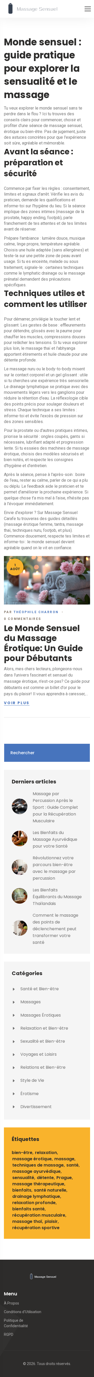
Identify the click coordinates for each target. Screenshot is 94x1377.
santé (72, 1165)
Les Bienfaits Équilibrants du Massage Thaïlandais (57, 897)
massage (64, 1159)
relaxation (46, 1153)
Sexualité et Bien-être (42, 1041)
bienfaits (21, 1190)
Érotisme (29, 1094)
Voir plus (17, 703)
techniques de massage (38, 1165)
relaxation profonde (34, 1203)
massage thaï (27, 1221)
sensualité (23, 1178)
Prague (64, 1178)
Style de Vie (31, 1080)
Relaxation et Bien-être (43, 1028)
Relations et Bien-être (42, 1067)
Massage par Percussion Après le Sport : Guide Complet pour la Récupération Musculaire (55, 807)
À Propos (11, 1303)
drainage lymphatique (36, 1196)
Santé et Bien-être (39, 989)
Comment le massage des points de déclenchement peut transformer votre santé (55, 928)
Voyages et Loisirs (38, 1054)
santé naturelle (50, 1190)
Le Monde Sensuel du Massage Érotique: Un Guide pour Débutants (43, 643)
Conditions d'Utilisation (22, 1312)
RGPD (8, 1334)
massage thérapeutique (38, 1184)
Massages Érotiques (40, 1015)
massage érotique (32, 1159)
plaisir (51, 1221)
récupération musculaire (38, 1215)
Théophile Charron (36, 612)
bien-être (22, 1153)
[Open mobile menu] (87, 9)
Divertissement (35, 1107)
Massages (30, 1002)
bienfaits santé (28, 1209)
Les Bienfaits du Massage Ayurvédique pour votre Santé (55, 839)
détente (45, 1178)
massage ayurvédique (36, 1171)
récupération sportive (36, 1228)
